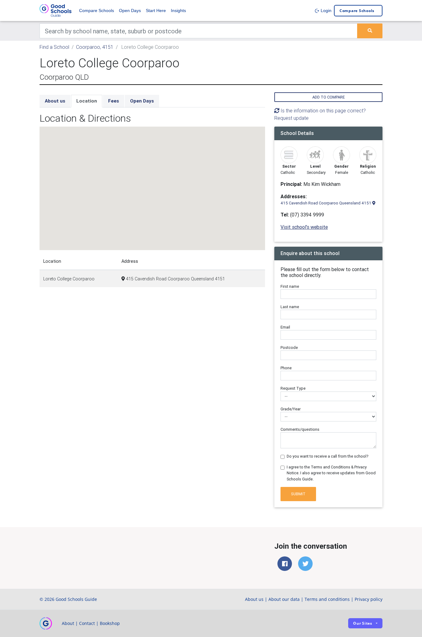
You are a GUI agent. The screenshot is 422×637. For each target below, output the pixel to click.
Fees (113, 101)
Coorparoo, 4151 (94, 47)
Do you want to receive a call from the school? (328, 456)
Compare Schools (96, 10)
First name (290, 286)
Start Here (156, 10)
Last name (290, 306)
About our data (284, 599)
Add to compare (328, 97)
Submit (298, 494)
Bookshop (110, 623)
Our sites (362, 623)
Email (285, 327)
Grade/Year (291, 409)
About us (55, 101)
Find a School (54, 47)
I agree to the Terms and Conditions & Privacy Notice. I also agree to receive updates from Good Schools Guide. (331, 472)
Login (325, 10)
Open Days (130, 10)
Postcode (289, 347)
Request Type (293, 388)
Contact (87, 623)
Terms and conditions (327, 599)
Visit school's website (304, 227)
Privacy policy (368, 599)
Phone (286, 368)
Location (86, 101)
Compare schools (357, 10)
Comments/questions (300, 429)
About (68, 623)
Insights (178, 10)
